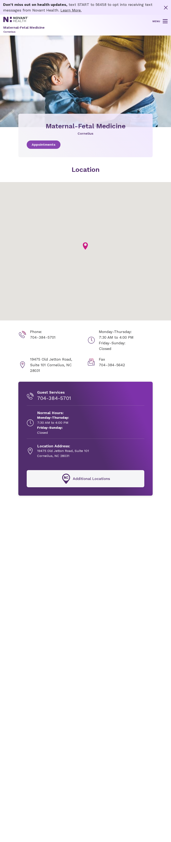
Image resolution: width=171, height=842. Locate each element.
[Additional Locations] (85, 479)
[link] (85, 144)
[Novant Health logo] (15, 21)
